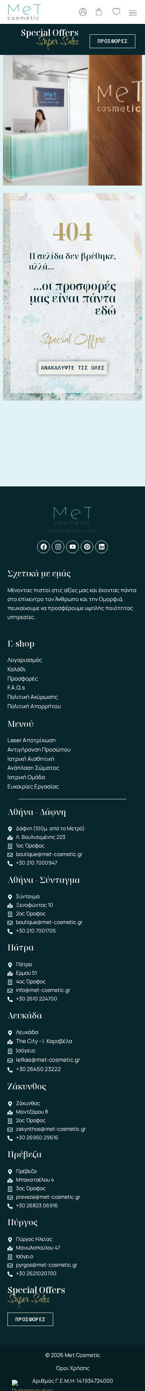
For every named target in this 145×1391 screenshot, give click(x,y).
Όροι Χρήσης (73, 1368)
